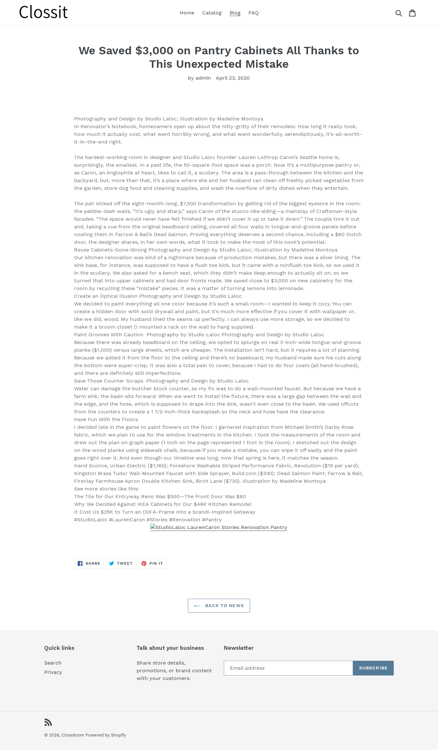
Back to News (224, 605)
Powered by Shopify (106, 735)
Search (53, 663)
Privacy (53, 672)
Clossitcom (73, 735)
